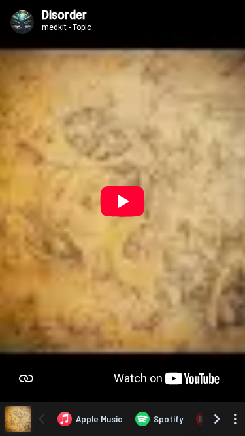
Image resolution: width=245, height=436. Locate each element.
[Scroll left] (41, 419)
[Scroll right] (216, 419)
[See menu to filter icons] (235, 419)
